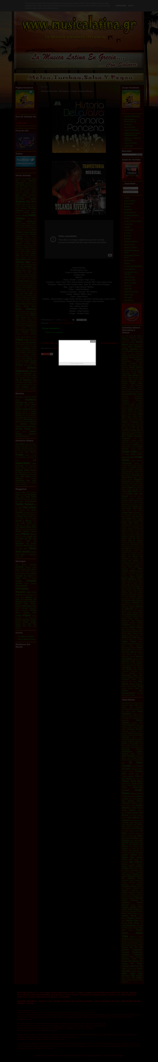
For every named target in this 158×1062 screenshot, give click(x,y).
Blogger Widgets (79, 363)
